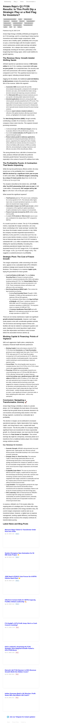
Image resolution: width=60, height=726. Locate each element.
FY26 (11, 27)
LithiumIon (22, 21)
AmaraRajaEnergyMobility (10, 19)
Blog (15, 1)
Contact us (23, 722)
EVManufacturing (28, 25)
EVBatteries (14, 21)
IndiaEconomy (7, 23)
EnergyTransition (17, 25)
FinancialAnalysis (29, 23)
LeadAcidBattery (30, 21)
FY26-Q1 (20, 27)
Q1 (14, 27)
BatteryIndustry (28, 19)
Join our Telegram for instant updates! (22, 717)
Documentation (30, 1)
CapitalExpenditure (17, 23)
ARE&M (20, 19)
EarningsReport (7, 25)
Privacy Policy (15, 722)
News (22, 1)
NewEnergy (6, 21)
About (8, 722)
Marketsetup (7, 1)
